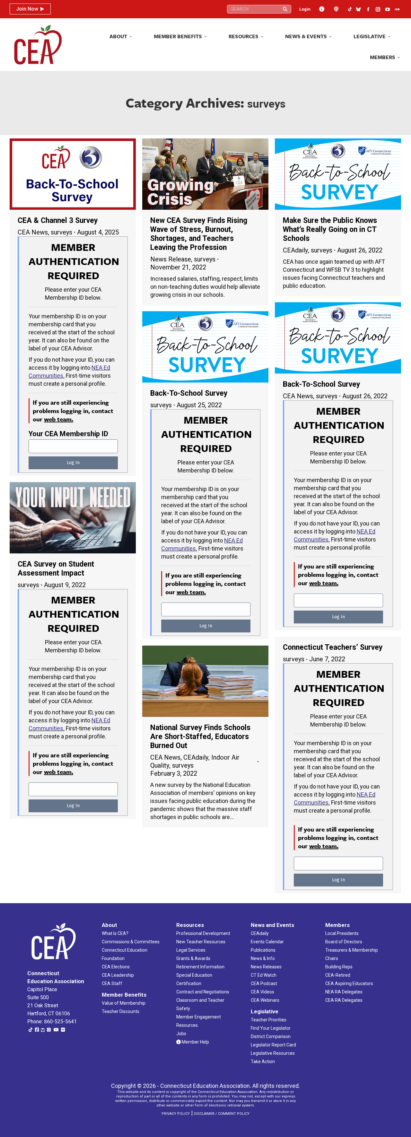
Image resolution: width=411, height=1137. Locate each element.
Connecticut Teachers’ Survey (333, 647)
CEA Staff (112, 983)
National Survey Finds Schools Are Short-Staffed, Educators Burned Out (200, 736)
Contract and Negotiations (202, 991)
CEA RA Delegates (344, 1000)
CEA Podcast (264, 983)
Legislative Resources (273, 1053)
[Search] (285, 9)
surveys (61, 232)
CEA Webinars (265, 1000)
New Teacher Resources (200, 941)
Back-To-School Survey (321, 384)
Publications (263, 950)
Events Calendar (267, 941)
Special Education (194, 975)
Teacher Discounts (120, 1011)
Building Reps (339, 966)
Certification (188, 983)
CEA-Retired (337, 975)
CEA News (33, 232)
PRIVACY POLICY (176, 1114)
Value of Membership (123, 1003)
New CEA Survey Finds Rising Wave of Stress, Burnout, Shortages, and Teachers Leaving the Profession (198, 234)
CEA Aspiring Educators (349, 983)
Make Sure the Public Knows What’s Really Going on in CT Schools (330, 229)
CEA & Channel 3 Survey (58, 220)
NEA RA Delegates (344, 991)
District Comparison (271, 1036)
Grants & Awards (193, 958)
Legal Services (191, 950)
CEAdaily (295, 250)
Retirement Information (200, 966)
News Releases (266, 966)
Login (304, 9)
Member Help (195, 1041)
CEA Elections (116, 966)
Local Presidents (342, 933)
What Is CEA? (115, 933)
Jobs (181, 1033)
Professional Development (203, 933)
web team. (58, 419)
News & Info (263, 958)
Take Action (263, 1061)
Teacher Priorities (268, 1019)
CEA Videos (262, 991)
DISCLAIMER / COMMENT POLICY (221, 1114)
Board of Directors (343, 941)
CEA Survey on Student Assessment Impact (56, 568)
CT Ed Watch (263, 975)
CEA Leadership (118, 975)
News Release (170, 259)
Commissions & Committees (131, 941)
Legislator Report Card (273, 1044)
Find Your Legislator (271, 1028)
